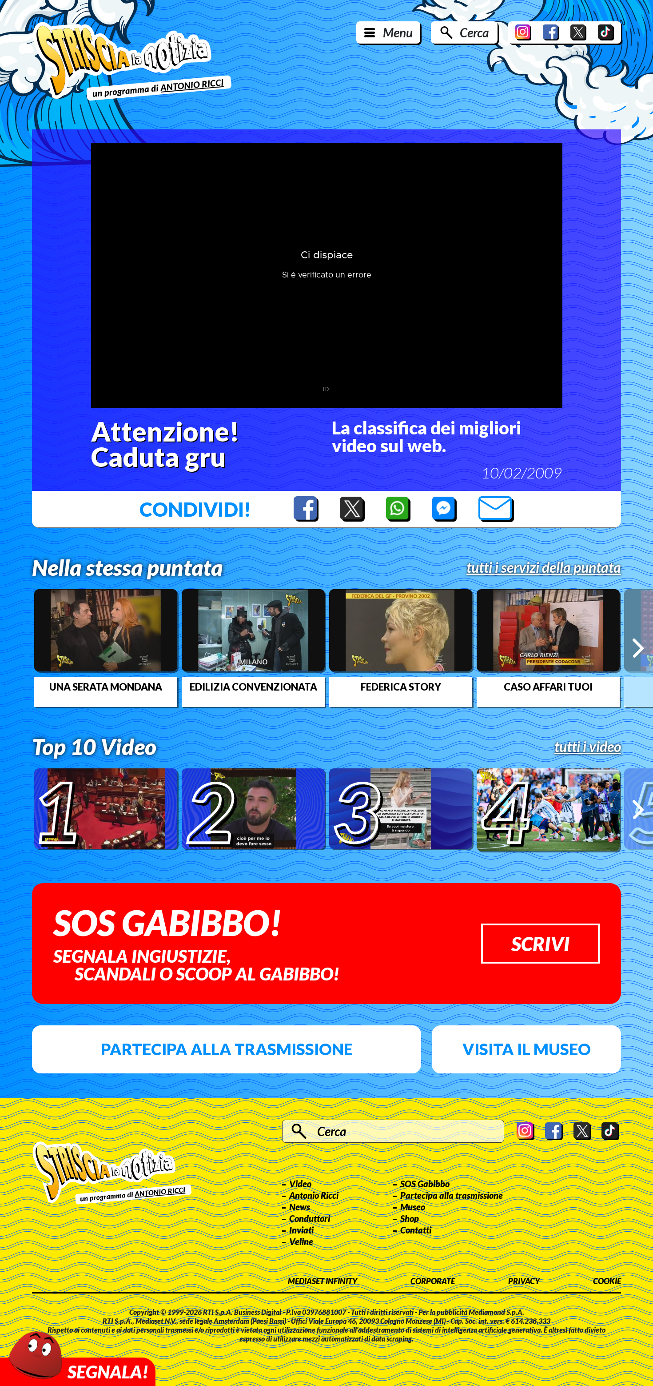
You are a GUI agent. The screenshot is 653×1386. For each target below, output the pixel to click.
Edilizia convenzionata (253, 687)
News (299, 1206)
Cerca (474, 32)
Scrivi (540, 943)
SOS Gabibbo (425, 1183)
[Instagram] (523, 32)
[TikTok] (606, 32)
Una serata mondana (105, 687)
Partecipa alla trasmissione (227, 1049)
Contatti (415, 1230)
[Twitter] (578, 32)
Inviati (301, 1230)
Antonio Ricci (313, 1195)
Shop (409, 1218)
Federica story (401, 687)
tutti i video (587, 746)
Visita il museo (526, 1049)
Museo (412, 1206)
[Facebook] (551, 32)
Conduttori (309, 1218)
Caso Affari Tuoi (548, 687)
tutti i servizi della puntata (543, 567)
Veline (301, 1241)
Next (638, 648)
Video (300, 1183)
